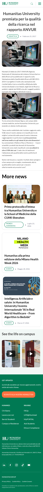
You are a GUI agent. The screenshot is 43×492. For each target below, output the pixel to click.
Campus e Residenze (10, 423)
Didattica (13, 36)
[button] (11, 353)
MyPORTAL (29, 419)
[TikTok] (23, 465)
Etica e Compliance (31, 428)
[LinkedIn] (4, 465)
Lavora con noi (8, 415)
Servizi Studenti (8, 419)
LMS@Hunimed (30, 415)
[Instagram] (16, 465)
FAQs (26, 410)
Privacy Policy (6, 481)
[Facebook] (10, 465)
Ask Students (29, 423)
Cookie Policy (16, 481)
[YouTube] (29, 465)
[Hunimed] (21, 438)
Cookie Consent (27, 481)
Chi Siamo (6, 410)
